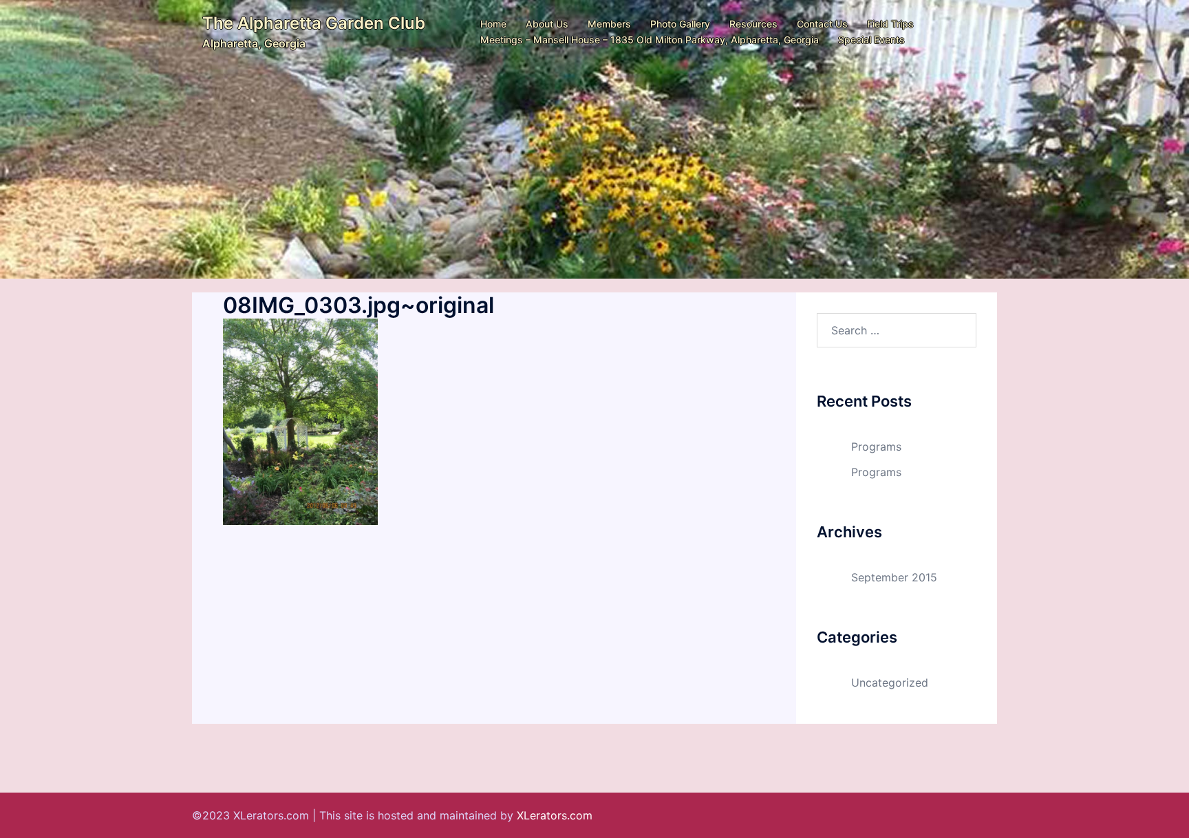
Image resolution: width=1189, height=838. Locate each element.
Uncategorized (889, 682)
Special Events (871, 39)
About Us (547, 24)
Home (493, 24)
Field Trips (890, 24)
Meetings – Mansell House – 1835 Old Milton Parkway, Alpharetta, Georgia (649, 39)
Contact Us (822, 24)
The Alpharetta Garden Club (313, 23)
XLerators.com (554, 815)
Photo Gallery (680, 24)
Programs (876, 446)
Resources (753, 24)
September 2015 (894, 577)
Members (609, 24)
